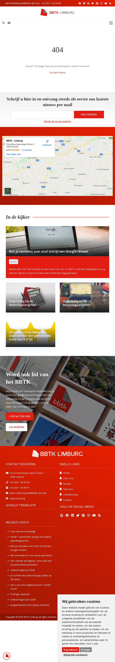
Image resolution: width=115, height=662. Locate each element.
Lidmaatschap (70, 494)
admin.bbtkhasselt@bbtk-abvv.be (22, 3)
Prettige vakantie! (20, 594)
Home (66, 472)
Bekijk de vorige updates (57, 121)
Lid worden (16, 427)
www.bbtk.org (17, 498)
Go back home (57, 72)
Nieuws (67, 483)
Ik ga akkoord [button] (70, 649)
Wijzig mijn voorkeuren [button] (75, 655)
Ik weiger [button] (85, 649)
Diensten (68, 489)
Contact (67, 499)
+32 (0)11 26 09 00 (51, 3)
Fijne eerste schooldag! (22, 531)
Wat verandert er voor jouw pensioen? (31, 555)
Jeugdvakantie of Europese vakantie (29, 604)
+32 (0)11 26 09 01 (20, 487)
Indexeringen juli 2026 (22, 569)
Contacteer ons (19, 416)
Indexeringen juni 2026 (23, 599)
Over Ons (68, 478)
